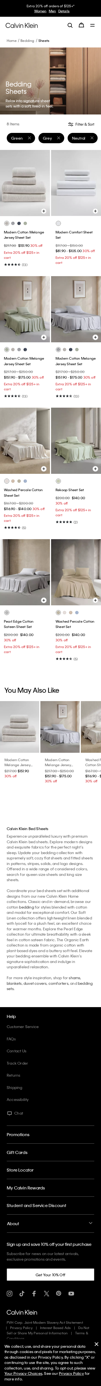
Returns (13, 1075)
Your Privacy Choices (23, 1373)
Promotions (18, 1134)
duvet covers (35, 983)
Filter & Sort (84, 124)
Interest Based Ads (55, 1327)
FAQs (11, 1038)
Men (52, 11)
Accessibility (18, 1099)
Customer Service (23, 1026)
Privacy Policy (21, 1327)
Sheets (43, 40)
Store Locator (20, 1170)
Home (12, 40)
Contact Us (16, 1050)
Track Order (17, 1063)
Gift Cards (17, 1152)
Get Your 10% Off (50, 1274)
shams (74, 977)
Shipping (14, 1087)
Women (40, 11)
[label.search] (70, 25)
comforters (58, 983)
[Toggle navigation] (92, 25)
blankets (14, 983)
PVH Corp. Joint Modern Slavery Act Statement (45, 1322)
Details (64, 11)
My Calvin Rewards (26, 1188)
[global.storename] (22, 24)
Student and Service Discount (36, 1205)
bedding (26, 907)
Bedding (27, 40)
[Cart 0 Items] (81, 25)
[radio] (6, 223)
